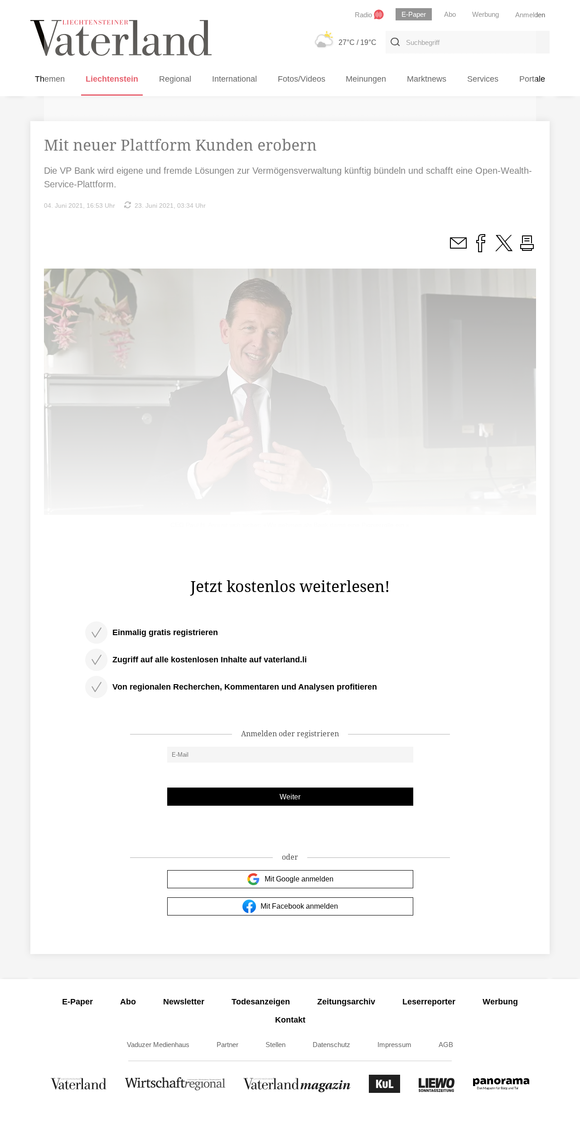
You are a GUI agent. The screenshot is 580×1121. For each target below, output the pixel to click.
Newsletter (183, 1001)
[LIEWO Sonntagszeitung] (437, 1090)
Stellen (275, 1044)
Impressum (394, 1044)
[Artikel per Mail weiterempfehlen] (458, 248)
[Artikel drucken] (527, 248)
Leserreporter (428, 1001)
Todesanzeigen (261, 1001)
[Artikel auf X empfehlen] (503, 248)
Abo (128, 1001)
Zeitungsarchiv (346, 1001)
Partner (227, 1044)
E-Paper (77, 1001)
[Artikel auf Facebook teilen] (481, 248)
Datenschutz (331, 1044)
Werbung (500, 1001)
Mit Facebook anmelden (299, 906)
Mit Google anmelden (299, 879)
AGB (446, 1044)
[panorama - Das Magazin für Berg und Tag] (501, 1090)
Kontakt (290, 1019)
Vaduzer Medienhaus (158, 1044)
